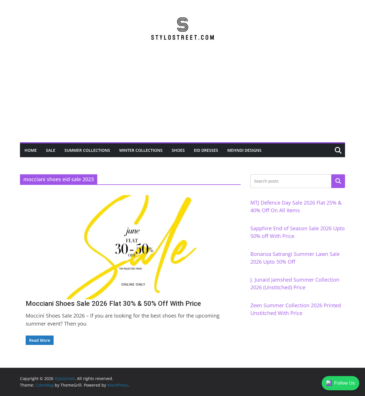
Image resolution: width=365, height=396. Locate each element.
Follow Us (344, 383)
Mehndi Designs (244, 150)
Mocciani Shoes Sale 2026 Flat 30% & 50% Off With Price (113, 304)
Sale (50, 150)
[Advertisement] (182, 100)
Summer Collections (87, 150)
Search (338, 181)
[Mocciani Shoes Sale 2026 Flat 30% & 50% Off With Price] (130, 247)
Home (31, 150)
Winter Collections (141, 150)
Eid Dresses (206, 150)
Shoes (178, 150)
